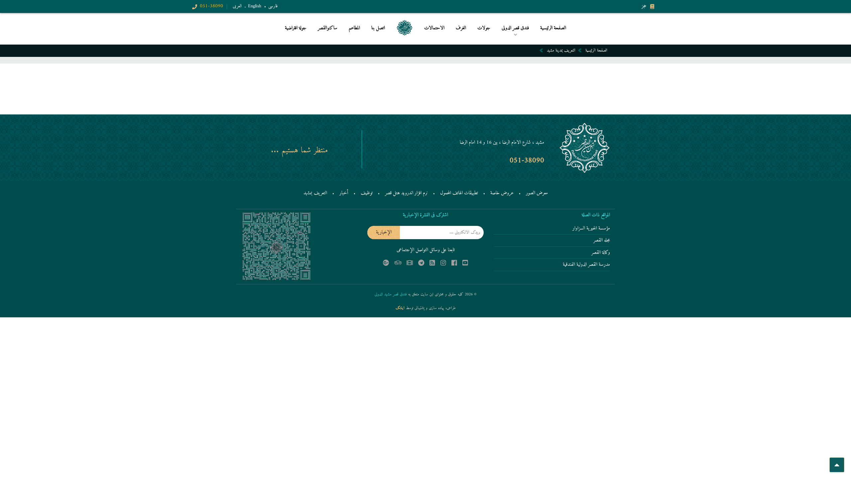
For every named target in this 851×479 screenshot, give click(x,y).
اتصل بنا (378, 28)
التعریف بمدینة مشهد (561, 50)
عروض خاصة (502, 193)
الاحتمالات (434, 28)
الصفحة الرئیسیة (553, 28)
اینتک (401, 308)
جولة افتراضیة (295, 28)
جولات (483, 28)
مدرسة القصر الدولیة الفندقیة (586, 265)
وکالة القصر (600, 253)
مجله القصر (601, 241)
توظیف (367, 193)
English (254, 6)
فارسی (273, 6)
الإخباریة (384, 232)
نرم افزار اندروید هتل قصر (406, 193)
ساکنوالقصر (327, 28)
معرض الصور (537, 193)
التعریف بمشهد (315, 193)
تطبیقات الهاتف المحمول (459, 193)
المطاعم (354, 28)
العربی (237, 6)
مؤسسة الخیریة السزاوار (591, 229)
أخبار (343, 193)
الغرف (461, 28)
